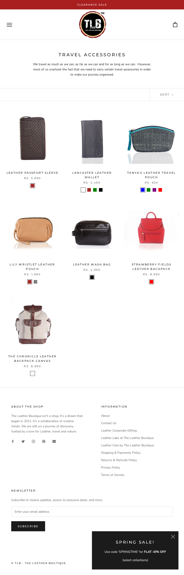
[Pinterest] (43, 441)
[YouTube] (54, 441)
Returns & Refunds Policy (119, 460)
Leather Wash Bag (92, 264)
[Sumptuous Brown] (32, 373)
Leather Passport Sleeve (33, 172)
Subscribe (28, 526)
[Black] (101, 190)
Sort (165, 94)
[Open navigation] (9, 25)
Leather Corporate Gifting (119, 430)
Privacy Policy (110, 467)
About (105, 416)
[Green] (95, 190)
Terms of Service (112, 475)
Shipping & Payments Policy (120, 453)
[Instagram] (33, 441)
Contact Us (108, 423)
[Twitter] (23, 441)
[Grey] (35, 282)
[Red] (160, 190)
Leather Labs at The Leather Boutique (127, 438)
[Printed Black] (83, 190)
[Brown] (32, 185)
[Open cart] (175, 24)
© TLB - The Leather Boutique (38, 563)
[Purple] (154, 190)
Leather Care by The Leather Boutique (127, 445)
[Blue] (143, 190)
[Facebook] (12, 441)
